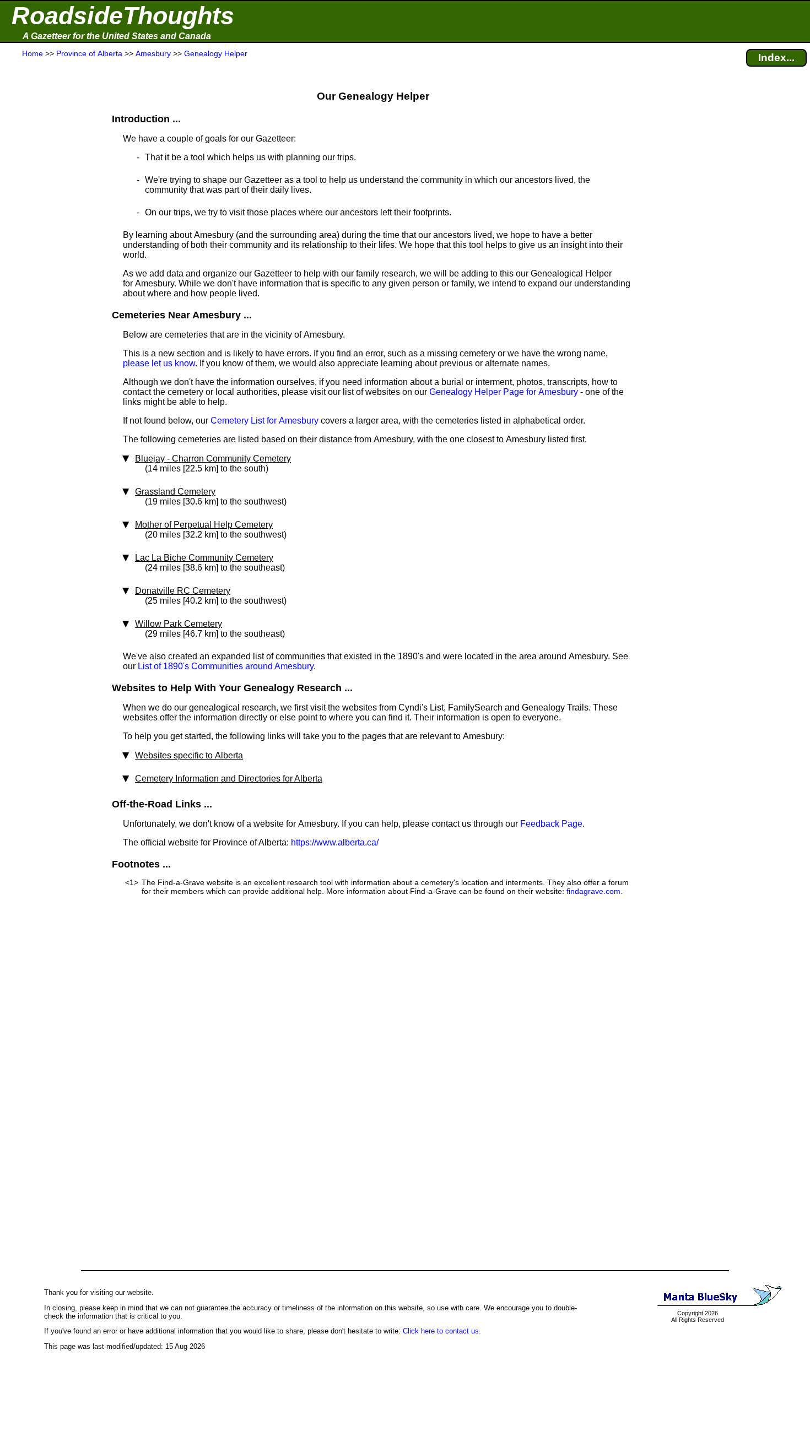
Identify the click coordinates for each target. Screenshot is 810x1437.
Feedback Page (551, 823)
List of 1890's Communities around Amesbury (226, 666)
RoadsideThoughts (123, 16)
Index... (776, 57)
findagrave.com (593, 891)
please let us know (159, 363)
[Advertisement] (49, 276)
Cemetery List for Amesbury (264, 420)
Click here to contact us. (442, 1331)
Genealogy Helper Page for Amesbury (503, 392)
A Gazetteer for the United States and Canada (117, 36)
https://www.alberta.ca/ (335, 842)
